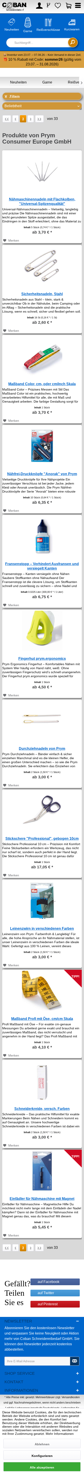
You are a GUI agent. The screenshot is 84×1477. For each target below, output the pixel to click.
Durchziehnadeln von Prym (42, 748)
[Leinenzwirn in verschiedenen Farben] (42, 900)
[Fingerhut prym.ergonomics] (42, 630)
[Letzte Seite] (39, 118)
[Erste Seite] (6, 118)
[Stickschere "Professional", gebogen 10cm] (42, 810)
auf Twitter (46, 1293)
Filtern (14, 96)
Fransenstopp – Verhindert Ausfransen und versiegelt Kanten (42, 566)
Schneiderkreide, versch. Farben (42, 1109)
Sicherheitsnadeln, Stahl (42, 294)
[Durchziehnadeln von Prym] (42, 720)
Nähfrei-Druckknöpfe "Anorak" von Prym (42, 474)
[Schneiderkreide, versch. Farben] (42, 1080)
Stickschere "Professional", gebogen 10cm (42, 838)
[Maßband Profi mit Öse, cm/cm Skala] (42, 990)
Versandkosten (71, 1397)
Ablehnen (42, 1444)
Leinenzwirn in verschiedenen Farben (42, 928)
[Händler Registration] (48, 5)
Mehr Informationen (60, 1433)
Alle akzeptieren (42, 1467)
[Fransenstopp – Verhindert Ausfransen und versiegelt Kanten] (42, 535)
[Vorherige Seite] (15, 118)
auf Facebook (48, 1282)
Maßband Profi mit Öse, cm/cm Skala (42, 1019)
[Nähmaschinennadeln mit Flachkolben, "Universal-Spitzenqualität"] (42, 170)
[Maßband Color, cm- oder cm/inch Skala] (42, 355)
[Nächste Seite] (31, 118)
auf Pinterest (48, 1304)
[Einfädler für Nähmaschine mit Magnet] (42, 1170)
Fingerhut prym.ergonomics (42, 658)
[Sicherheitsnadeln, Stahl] (42, 265)
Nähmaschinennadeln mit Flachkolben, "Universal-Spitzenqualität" (42, 201)
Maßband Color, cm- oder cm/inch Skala (42, 384)
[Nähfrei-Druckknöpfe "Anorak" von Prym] (42, 445)
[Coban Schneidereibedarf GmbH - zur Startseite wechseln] (14, 6)
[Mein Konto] (38, 6)
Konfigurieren (42, 1456)
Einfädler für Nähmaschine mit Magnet (42, 1199)
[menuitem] (38, 6)
